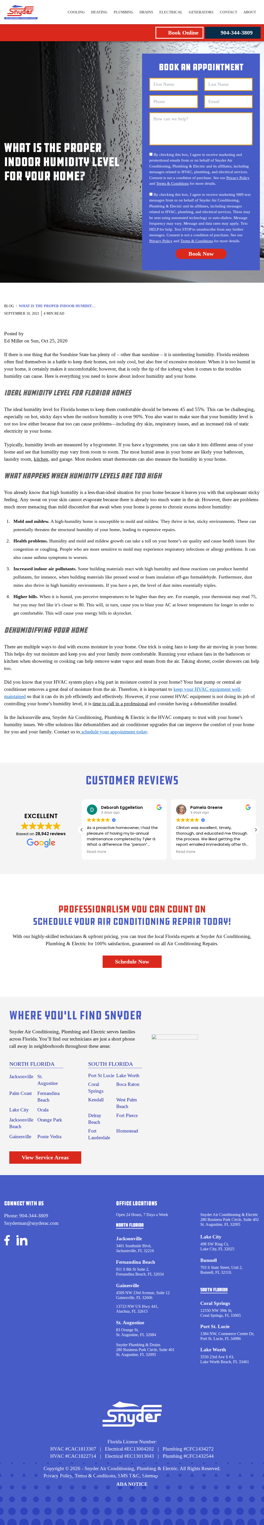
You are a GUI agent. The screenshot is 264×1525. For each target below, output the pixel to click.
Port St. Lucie (214, 1326)
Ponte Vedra (49, 1136)
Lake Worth (127, 1075)
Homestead (127, 1131)
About (249, 12)
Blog (9, 306)
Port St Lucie (101, 1075)
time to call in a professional (120, 703)
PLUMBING (123, 12)
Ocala (42, 1109)
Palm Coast (20, 1093)
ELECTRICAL (171, 12)
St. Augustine (130, 1322)
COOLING (76, 12)
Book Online (183, 32)
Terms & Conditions (172, 183)
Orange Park (49, 1119)
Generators (201, 12)
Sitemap (150, 1475)
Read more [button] (96, 852)
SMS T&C (128, 1475)
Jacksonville (21, 1076)
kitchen (41, 459)
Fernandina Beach (135, 1262)
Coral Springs (215, 1303)
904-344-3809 (237, 32)
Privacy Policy (238, 178)
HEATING (99, 12)
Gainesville (20, 1136)
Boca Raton (127, 1084)
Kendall (96, 1099)
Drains (146, 12)
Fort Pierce (127, 1115)
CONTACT (228, 12)
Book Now (201, 253)
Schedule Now (132, 961)
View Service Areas (45, 1157)
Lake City (19, 1109)
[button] (256, 830)
